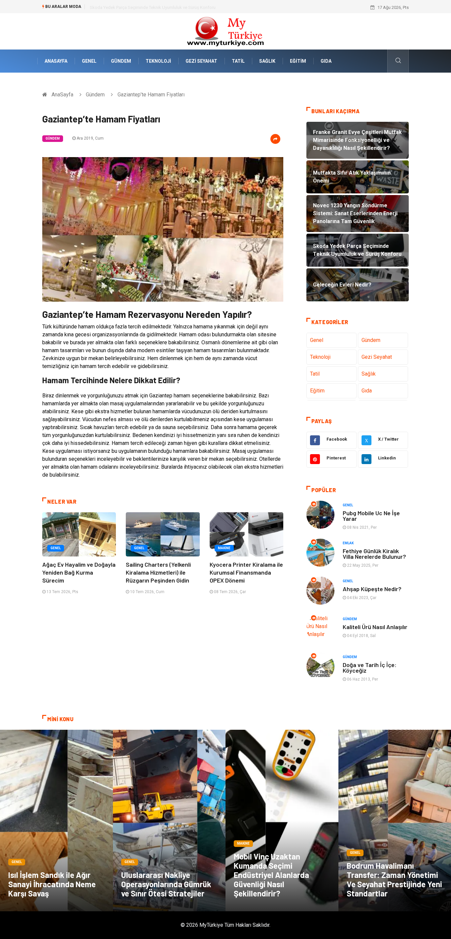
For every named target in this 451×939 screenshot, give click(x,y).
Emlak (348, 543)
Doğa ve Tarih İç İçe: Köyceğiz (370, 667)
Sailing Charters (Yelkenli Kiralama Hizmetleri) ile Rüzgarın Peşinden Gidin (158, 572)
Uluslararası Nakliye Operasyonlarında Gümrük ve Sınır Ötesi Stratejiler (166, 884)
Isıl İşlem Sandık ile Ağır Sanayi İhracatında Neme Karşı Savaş (52, 884)
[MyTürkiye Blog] (225, 31)
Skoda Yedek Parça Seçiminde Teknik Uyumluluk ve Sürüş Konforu (153, 7)
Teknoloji (158, 61)
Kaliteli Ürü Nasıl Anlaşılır (375, 626)
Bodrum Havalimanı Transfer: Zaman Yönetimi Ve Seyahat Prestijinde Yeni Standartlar (394, 879)
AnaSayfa (56, 61)
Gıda (326, 61)
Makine (224, 548)
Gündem (121, 61)
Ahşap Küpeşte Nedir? (372, 588)
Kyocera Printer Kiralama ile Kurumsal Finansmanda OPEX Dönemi (246, 572)
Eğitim (298, 61)
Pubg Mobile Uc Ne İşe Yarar (371, 515)
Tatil (238, 61)
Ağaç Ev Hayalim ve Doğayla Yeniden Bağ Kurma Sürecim (79, 572)
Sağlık (267, 61)
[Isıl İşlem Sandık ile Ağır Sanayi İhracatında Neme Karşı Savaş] (56, 820)
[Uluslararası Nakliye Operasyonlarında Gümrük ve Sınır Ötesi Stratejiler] (169, 820)
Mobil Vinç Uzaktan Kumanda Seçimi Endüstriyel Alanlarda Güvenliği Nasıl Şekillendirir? (271, 875)
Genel (89, 61)
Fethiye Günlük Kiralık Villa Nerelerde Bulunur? (374, 553)
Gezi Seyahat (201, 61)
